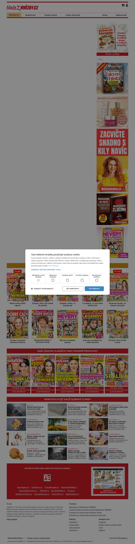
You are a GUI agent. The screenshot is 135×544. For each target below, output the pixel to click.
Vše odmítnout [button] (72, 289)
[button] (67, 270)
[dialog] (67, 272)
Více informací (53, 266)
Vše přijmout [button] (94, 289)
